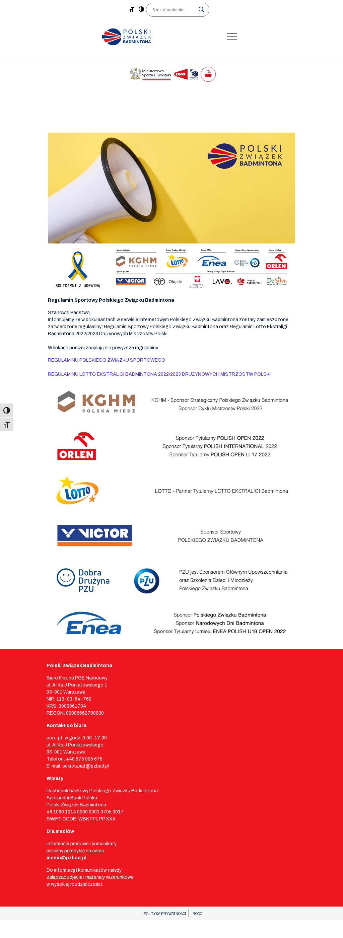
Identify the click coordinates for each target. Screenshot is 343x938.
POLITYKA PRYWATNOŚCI (165, 914)
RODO (197, 914)
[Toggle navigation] (232, 36)
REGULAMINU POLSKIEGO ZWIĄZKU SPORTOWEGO (106, 360)
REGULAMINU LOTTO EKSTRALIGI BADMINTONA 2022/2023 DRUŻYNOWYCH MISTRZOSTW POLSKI (159, 374)
